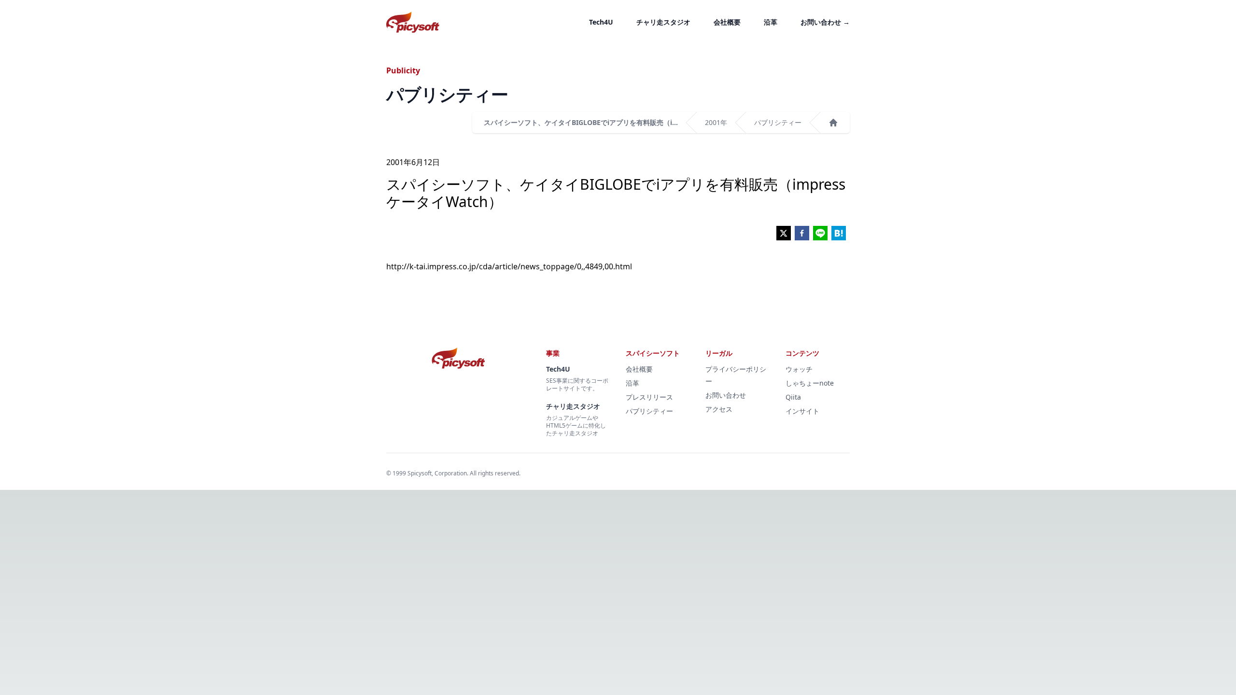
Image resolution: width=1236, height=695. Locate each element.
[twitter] (783, 233)
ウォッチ (799, 369)
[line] (820, 233)
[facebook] (802, 233)
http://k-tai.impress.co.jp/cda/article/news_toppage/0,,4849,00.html (509, 266)
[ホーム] (833, 122)
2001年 (716, 122)
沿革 (770, 22)
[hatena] (838, 233)
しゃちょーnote (810, 383)
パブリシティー (777, 122)
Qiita (793, 397)
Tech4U (601, 22)
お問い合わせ (825, 22)
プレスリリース (649, 397)
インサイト (802, 411)
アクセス (718, 409)
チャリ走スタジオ (663, 22)
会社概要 (727, 22)
